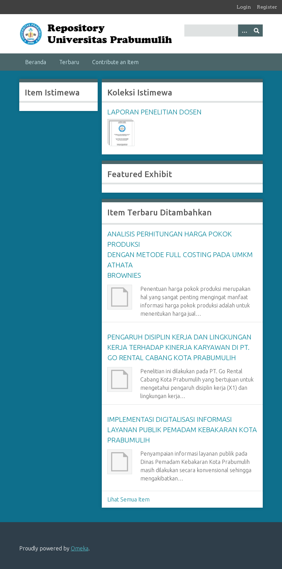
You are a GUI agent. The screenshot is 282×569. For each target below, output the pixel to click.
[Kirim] (256, 30)
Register (267, 7)
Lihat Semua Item (128, 499)
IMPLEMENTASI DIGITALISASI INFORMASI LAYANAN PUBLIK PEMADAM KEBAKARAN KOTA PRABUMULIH (182, 429)
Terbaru (69, 62)
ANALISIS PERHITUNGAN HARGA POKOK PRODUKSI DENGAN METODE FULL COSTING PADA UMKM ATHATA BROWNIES (180, 254)
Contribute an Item (115, 62)
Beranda (35, 62)
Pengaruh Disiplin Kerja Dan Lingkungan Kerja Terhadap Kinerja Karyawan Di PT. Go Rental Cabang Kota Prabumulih (179, 347)
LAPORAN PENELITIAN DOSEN (154, 112)
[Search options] (244, 30)
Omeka (79, 548)
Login (244, 7)
